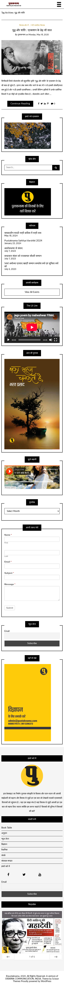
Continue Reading (20, 104)
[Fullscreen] (55, 339)
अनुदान (4, 833)
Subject (9, 573)
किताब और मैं (24, 25)
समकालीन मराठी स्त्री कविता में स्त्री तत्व (22, 233)
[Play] (8, 339)
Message (9, 584)
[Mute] (50, 339)
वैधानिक (4, 850)
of (32, 956)
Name (8, 535)
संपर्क (3, 855)
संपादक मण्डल (6, 861)
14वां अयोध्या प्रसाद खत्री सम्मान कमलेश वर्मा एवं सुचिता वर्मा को (31, 265)
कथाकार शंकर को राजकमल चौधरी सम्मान (22, 256)
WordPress (46, 981)
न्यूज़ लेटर (5, 839)
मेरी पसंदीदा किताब (38, 25)
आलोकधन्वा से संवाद (13, 248)
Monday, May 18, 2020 (39, 35)
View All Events (32, 292)
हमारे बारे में (5, 866)
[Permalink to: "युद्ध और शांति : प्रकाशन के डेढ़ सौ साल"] (32, 57)
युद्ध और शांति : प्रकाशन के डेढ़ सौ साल (32, 30)
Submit (9, 608)
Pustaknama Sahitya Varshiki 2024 (23, 240)
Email (7, 561)
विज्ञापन (4, 844)
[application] (32, 327)
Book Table (6, 828)
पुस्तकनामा (21, 35)
